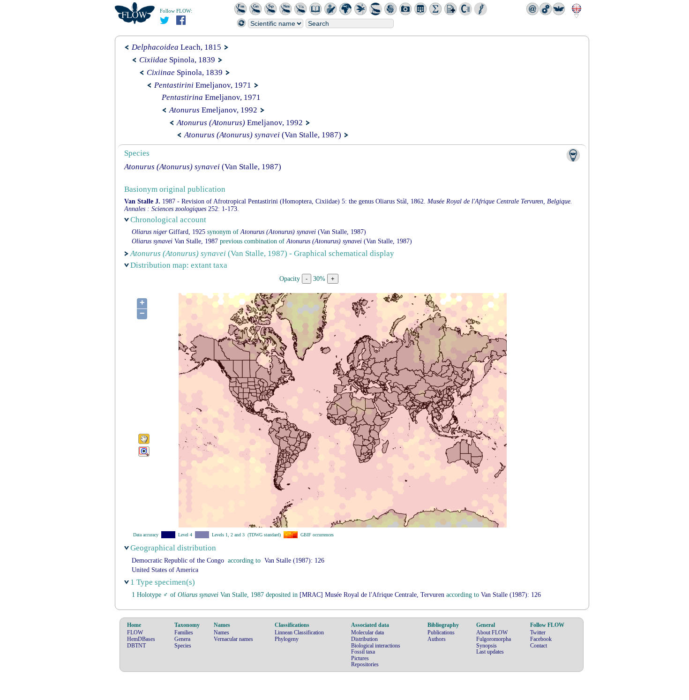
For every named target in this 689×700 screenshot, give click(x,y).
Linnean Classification (299, 632)
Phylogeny (287, 639)
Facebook (541, 639)
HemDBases (141, 639)
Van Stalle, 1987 (175, 241)
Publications (441, 632)
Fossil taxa (363, 651)
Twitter (538, 632)
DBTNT (136, 645)
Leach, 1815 (176, 47)
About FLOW (492, 632)
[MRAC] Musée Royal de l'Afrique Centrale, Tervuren (372, 594)
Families (183, 632)
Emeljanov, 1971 (202, 85)
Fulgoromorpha (493, 639)
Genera (182, 639)
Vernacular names (233, 639)
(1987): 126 (294, 560)
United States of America (165, 569)
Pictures (360, 658)
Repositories (365, 664)
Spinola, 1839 (177, 59)
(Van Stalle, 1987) (262, 134)
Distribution (364, 639)
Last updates (490, 651)
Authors (436, 639)
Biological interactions (375, 645)
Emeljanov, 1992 (213, 109)
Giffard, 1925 (168, 231)
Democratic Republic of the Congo (178, 560)
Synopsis (486, 645)
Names (221, 632)
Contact (538, 645)
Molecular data (367, 632)
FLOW (135, 632)
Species (182, 645)
